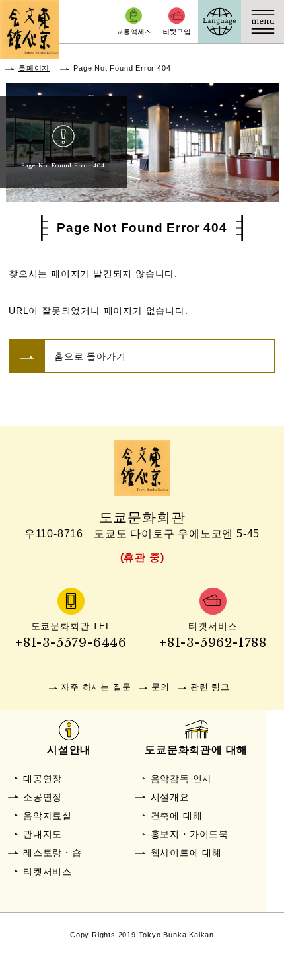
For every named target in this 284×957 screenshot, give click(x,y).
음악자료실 (47, 815)
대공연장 (42, 778)
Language (219, 21)
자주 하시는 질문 (96, 687)
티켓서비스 (47, 871)
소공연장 (42, 797)
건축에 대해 (177, 815)
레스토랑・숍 (52, 852)
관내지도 (42, 834)
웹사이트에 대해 (186, 852)
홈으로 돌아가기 (89, 356)
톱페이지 (34, 68)
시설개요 (170, 797)
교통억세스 (133, 21)
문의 (160, 687)
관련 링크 (210, 687)
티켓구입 (176, 21)
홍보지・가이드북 (190, 834)
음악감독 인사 (182, 778)
